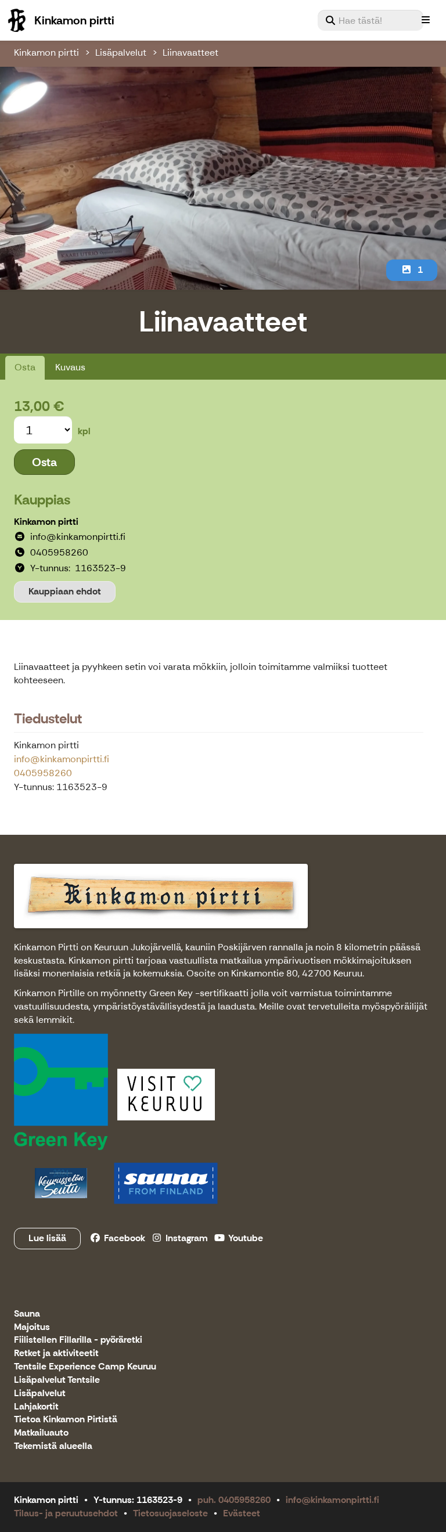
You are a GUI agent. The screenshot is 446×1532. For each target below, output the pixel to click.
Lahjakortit (36, 1406)
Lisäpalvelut (120, 52)
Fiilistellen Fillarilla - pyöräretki (78, 1340)
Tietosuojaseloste (170, 1513)
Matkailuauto (41, 1433)
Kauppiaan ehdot (64, 591)
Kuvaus (70, 367)
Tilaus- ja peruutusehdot (66, 1513)
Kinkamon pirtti (46, 52)
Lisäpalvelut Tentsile (57, 1380)
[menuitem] (370, 20)
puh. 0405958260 (234, 1500)
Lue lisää (47, 1238)
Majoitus (32, 1327)
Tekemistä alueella (53, 1446)
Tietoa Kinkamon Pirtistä (65, 1419)
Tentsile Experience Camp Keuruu (85, 1366)
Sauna (27, 1314)
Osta (25, 367)
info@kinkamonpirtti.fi (61, 759)
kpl (84, 431)
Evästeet (241, 1513)
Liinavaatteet (190, 52)
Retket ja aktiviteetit (56, 1353)
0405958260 (43, 773)
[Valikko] (425, 20)
